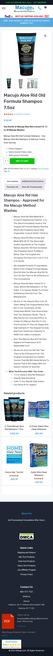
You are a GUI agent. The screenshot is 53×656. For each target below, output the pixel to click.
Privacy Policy (26, 574)
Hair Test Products (26, 557)
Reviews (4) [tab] (12, 187)
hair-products (43, 169)
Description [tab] (12, 181)
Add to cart (22, 161)
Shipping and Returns (26, 552)
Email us (26, 596)
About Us (26, 513)
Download (21, 626)
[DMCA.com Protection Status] (26, 536)
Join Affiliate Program (26, 570)
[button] (45, 36)
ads (8, 171)
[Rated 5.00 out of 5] (14, 476)
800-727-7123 (26, 592)
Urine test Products (26, 561)
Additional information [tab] (33, 181)
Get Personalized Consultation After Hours (26, 520)
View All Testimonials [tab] (32, 187)
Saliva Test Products (26, 565)
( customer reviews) (22, 114)
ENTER (5, 636)
